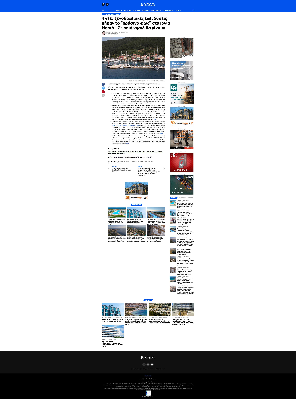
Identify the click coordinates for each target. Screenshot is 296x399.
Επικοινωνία (148, 375)
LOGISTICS (178, 10)
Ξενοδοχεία (136, 161)
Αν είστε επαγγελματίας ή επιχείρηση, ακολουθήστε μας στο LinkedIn (130, 157)
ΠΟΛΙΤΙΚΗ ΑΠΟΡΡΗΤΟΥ (146, 369)
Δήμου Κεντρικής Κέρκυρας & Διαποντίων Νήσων (126, 125)
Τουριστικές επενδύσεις (115, 162)
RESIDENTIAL (145, 10)
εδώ (155, 119)
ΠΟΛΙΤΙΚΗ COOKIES (160, 369)
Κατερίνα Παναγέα (113, 33)
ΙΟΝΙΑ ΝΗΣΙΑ (128, 161)
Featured (120, 161)
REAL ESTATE (127, 10)
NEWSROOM (119, 10)
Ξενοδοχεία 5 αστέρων (147, 161)
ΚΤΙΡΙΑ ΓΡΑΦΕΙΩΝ (168, 10)
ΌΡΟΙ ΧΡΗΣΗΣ (135, 369)
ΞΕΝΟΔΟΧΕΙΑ (136, 10)
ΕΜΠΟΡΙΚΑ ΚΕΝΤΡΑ (156, 10)
